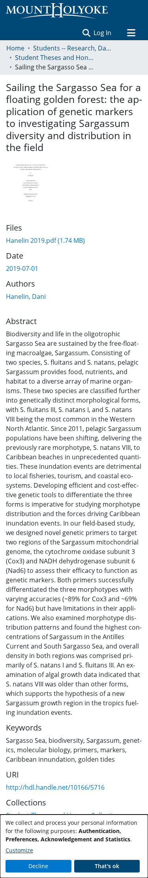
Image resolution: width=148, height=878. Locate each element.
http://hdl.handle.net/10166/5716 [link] (55, 787)
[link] (45, 240)
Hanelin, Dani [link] (26, 296)
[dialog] (74, 846)
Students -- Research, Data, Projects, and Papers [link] (72, 48)
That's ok (107, 866)
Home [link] (15, 48)
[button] (86, 32)
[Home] (57, 11)
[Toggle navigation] (131, 32)
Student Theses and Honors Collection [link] (54, 57)
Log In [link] (103, 32)
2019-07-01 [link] (22, 268)
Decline (38, 866)
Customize (19, 850)
